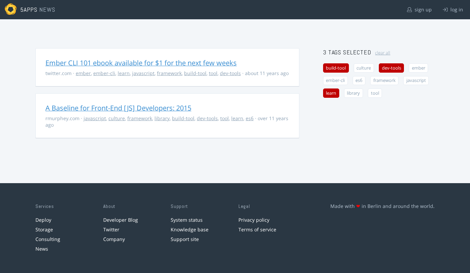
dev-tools (230, 73)
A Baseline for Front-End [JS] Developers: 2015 (118, 108)
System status (187, 220)
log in (456, 9)
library (162, 118)
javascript (143, 73)
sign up (422, 9)
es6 (250, 118)
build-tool (195, 73)
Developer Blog (120, 220)
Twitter (111, 229)
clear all (382, 53)
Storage (44, 229)
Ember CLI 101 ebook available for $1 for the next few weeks (141, 62)
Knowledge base (190, 229)
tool (213, 73)
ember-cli (104, 73)
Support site (185, 239)
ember (83, 73)
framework (169, 73)
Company (114, 239)
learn (124, 73)
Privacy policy (253, 220)
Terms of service (257, 229)
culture (116, 118)
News (41, 248)
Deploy (43, 220)
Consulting (47, 239)
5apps (29, 9)
